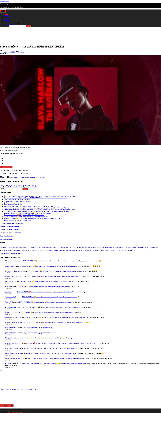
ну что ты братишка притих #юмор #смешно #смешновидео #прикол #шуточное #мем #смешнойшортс (36, 211)
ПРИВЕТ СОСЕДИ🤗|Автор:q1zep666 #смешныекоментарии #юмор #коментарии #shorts (32, 218)
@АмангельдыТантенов (12, 307)
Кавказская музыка (46, 247)
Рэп (74, 247)
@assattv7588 (9, 302)
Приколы (7, 20)
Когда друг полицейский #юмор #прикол (17, 199)
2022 (1, 247)
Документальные (9, 16)
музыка (119, 246)
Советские (7, 21)
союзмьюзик (109, 250)
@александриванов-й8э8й (13, 358)
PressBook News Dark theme (16, 412)
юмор (130, 250)
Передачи (7, 18)
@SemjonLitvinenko (11, 261)
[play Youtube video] (80, 100)
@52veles (8, 292)
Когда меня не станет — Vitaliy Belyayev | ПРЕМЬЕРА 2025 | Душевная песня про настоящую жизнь (35, 198)
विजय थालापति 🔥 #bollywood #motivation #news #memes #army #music (43, 338)
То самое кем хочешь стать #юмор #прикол (17, 201)
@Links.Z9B (8, 312)
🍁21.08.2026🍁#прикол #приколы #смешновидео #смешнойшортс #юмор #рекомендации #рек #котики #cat (60, 343)
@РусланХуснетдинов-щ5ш (13, 322)
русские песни (91, 250)
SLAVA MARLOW (18, 177)
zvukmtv (38, 247)
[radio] (82, 157)
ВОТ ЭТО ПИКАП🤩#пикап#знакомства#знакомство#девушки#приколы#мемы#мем (50, 261)
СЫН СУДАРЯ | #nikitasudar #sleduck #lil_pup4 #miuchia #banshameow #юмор (50, 348)
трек (36, 177)
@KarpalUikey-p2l (10, 338)
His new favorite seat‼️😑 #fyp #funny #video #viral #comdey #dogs (24, 215)
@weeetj (7, 286)
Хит (80, 247)
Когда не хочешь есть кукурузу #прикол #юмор (37, 327)
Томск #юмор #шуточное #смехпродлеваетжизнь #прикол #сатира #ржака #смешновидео (56, 358)
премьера (56, 250)
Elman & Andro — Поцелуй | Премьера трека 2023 (16, 389)
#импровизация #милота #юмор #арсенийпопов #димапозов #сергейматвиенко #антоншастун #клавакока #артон (40, 209)
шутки (126, 250)
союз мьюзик (103, 250)
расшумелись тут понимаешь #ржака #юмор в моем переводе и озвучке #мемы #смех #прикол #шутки (36, 208)
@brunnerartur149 (10, 266)
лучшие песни (109, 247)
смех (97, 250)
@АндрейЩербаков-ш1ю (13, 271)
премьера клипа (64, 250)
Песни (6, 15)
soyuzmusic (24, 247)
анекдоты (84, 247)
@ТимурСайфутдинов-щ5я (13, 353)
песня (49, 250)
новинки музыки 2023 (27, 250)
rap (11, 247)
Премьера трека (30, 177)
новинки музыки (15, 250)
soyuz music (18, 247)
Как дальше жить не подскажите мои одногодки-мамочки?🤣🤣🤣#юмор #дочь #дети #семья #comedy (52, 363)
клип (98, 247)
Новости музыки (5, 4)
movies (2, 370)
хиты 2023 (121, 250)
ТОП (76, 247)
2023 (4, 247)
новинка (6, 250)
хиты (117, 250)
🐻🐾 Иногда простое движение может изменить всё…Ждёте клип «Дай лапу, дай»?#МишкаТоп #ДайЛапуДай (39, 196)
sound (21, 52)
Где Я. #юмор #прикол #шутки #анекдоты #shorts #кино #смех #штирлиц (27, 203)
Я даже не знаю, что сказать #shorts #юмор (17, 220)
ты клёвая (42, 177)
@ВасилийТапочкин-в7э (13, 317)
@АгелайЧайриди (10, 327)
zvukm (28, 247)
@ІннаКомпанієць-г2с (12, 343)
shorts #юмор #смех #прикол (13, 204)
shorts (14, 247)
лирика (101, 247)
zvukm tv (33, 247)
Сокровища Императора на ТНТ (11, 253)
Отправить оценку (6, 167)
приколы (71, 250)
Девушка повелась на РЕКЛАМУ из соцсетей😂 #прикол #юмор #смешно (27, 213)
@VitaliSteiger (9, 281)
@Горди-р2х (9, 363)
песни (35, 250)
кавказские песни (91, 247)
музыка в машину (137, 247)
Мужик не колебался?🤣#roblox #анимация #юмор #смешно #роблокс (26, 216)
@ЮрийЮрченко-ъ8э (11, 276)
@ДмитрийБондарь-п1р (12, 348)
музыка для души (149, 247)
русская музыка (81, 250)
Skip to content (4, 1)
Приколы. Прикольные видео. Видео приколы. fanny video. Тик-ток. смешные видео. (31, 206)
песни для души (42, 250)
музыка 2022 (127, 247)
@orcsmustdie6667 (10, 297)
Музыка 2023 (55, 247)
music (8, 247)
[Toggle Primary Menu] (3, 11)
